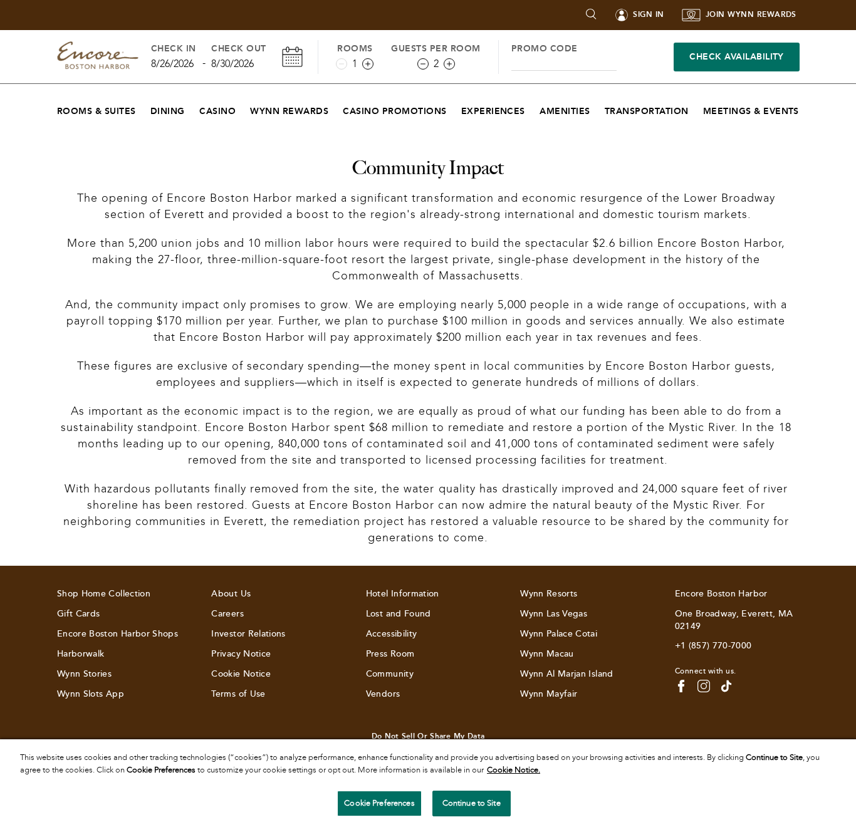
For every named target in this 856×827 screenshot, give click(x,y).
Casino (217, 111)
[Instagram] (703, 686)
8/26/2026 (172, 64)
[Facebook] (681, 686)
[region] (428, 783)
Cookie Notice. (513, 770)
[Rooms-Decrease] (341, 64)
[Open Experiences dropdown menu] (533, 108)
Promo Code (544, 48)
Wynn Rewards (289, 111)
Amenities (565, 111)
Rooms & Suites (96, 111)
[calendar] (292, 57)
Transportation (647, 111)
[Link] (97, 57)
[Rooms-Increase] (367, 64)
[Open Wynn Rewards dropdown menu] (336, 108)
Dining (167, 111)
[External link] (726, 686)
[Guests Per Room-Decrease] (423, 64)
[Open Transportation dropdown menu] (696, 108)
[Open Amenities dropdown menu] (598, 108)
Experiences (493, 111)
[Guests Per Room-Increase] (449, 64)
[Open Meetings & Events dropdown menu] (807, 108)
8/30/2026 (232, 64)
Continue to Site (471, 803)
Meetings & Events (751, 111)
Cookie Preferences (379, 803)
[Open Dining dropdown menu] (193, 108)
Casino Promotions (394, 111)
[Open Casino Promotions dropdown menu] (454, 108)
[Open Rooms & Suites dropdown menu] (144, 108)
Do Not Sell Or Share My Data (428, 736)
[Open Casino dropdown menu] (243, 108)
